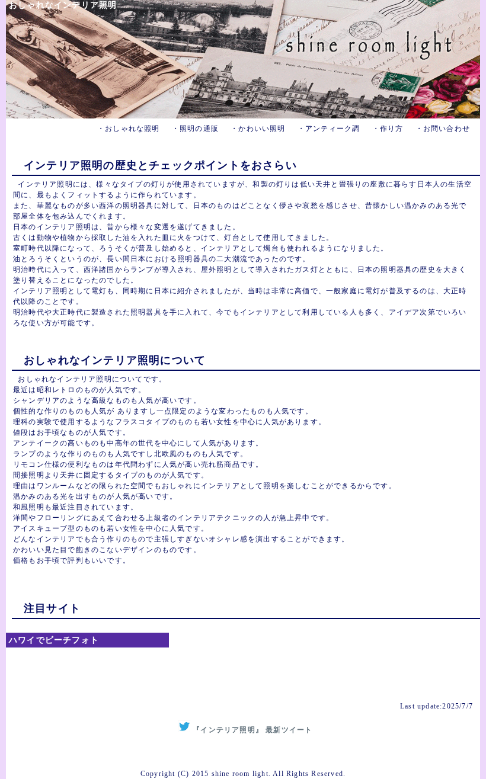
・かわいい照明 (258, 128)
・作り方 (388, 128)
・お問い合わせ (442, 128)
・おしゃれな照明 (128, 128)
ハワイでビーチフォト (54, 640)
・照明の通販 (195, 128)
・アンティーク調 (329, 128)
